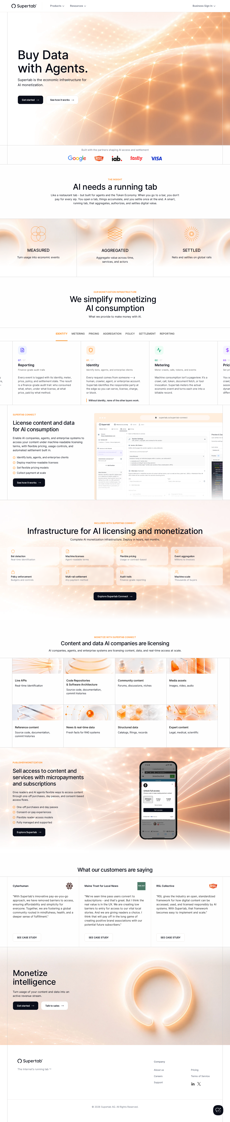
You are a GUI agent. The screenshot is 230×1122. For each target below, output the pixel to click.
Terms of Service (200, 1076)
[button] (57, 6)
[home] (24, 6)
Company (159, 1061)
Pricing (195, 1069)
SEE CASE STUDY (27, 937)
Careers (158, 1076)
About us (159, 1069)
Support (158, 1082)
